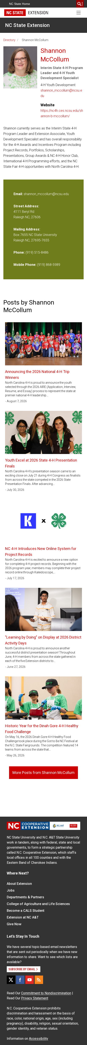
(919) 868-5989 (48, 265)
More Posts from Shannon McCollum (43, 772)
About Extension (19, 884)
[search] (80, 4)
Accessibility (38, 1039)
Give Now (14, 924)
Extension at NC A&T (23, 917)
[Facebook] (20, 980)
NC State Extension (27, 25)
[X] (11, 980)
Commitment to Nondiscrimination (46, 993)
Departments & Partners (25, 897)
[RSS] (39, 980)
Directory (9, 40)
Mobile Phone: (25, 265)
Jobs (11, 890)
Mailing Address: (27, 229)
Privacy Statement (34, 998)
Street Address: (26, 206)
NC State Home (19, 3)
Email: (19, 194)
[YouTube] (29, 980)
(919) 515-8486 (37, 252)
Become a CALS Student (25, 911)
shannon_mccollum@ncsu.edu (61, 93)
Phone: (19, 252)
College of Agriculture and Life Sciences (38, 904)
